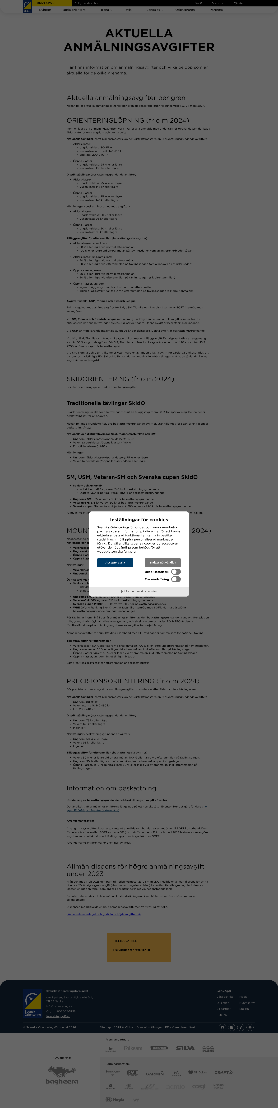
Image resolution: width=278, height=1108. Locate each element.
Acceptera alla (115, 562)
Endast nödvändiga (162, 562)
